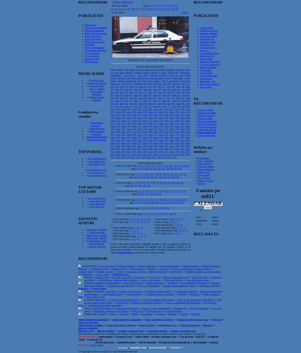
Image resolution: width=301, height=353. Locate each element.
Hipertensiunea (96, 243)
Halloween (173, 72)
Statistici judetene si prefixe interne (203, 271)
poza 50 (124, 92)
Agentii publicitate (206, 135)
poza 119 (157, 115)
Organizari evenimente (96, 28)
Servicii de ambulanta (148, 285)
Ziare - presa (102, 274)
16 (133, 9)
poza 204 (185, 146)
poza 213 (120, 151)
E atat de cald (183, 69)
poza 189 (185, 140)
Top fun (201, 183)
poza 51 (133, 92)
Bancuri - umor (92, 59)
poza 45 (156, 89)
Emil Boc (97, 134)
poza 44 (147, 89)
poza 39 (180, 86)
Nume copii (121, 302)
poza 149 (158, 126)
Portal (120, 271)
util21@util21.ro (126, 252)
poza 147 (136, 126)
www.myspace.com (97, 175)
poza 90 (180, 103)
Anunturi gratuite (208, 42)
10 (175, 5)
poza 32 (115, 86)
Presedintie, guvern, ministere (159, 294)
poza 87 (152, 103)
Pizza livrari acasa (209, 30)
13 (120, 9)
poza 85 (133, 103)
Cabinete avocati (98, 269)
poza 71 (161, 98)
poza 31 (186, 83)
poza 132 (136, 120)
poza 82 (186, 100)
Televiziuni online (173, 280)
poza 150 (168, 126)
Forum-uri (163, 269)
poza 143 (174, 123)
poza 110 (142, 112)
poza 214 (131, 151)
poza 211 (179, 148)
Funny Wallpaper (205, 169)
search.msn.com (97, 204)
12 (116, 9)
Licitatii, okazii (85, 271)
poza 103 (147, 109)
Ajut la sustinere (169, 81)
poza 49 (115, 92)
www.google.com (97, 198)
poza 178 (147, 137)
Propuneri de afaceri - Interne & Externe (146, 271)
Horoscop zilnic (205, 118)
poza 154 (131, 129)
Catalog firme (206, 28)
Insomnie (91, 229)
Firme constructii (93, 39)
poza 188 (174, 140)
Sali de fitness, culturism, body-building (117, 280)
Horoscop (140, 277)
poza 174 (185, 134)
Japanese (195, 314)
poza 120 (168, 115)
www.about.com (97, 161)
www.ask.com (97, 206)
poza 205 (115, 148)
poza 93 (128, 106)
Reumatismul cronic (97, 241)
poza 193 (147, 143)
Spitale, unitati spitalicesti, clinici (179, 285)
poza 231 (151, 157)
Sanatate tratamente (94, 30)
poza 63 (166, 95)
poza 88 (161, 103)
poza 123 (120, 117)
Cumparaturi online (209, 53)
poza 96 (157, 106)
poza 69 (143, 98)
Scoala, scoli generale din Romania (182, 302)
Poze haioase (203, 158)
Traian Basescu (96, 128)
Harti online (206, 70)
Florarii (151, 269)
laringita (101, 246)
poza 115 (115, 115)
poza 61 (147, 95)
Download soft (207, 47)
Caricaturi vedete (205, 166)
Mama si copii (158, 72)
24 (168, 9)
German (160, 314)
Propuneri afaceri (205, 115)
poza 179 (158, 137)
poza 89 (171, 103)
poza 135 (168, 120)
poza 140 (141, 123)
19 (147, 9)
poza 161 (125, 131)
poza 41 (119, 89)
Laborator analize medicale (121, 285)
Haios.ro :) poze (205, 180)
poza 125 (141, 117)
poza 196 (179, 143)
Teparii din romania (209, 84)
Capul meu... (129, 75)
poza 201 (152, 146)
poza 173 (174, 134)
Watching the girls (142, 83)
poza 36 (152, 86)
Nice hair (143, 75)
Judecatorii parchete (113, 294)
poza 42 (128, 89)
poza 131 (125, 120)
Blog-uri (82, 269)
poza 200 (141, 146)
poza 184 (131, 140)
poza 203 (174, 146)
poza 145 (115, 126)
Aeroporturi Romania (100, 308)
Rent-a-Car (137, 311)
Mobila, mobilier (105, 271)
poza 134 (158, 120)
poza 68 (133, 98)
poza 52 (143, 92)
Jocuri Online (96, 345)
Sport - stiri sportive (151, 280)
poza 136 (179, 120)
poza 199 (131, 146)
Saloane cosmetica (209, 33)
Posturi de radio (200, 277)
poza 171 (152, 134)
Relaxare (96, 94)
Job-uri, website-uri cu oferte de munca (191, 269)
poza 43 (138, 89)
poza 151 (179, 126)
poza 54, (161, 92)
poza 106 (179, 109)
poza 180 (168, 137)
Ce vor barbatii (92, 53)
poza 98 (176, 106)
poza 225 (168, 154)
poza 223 (147, 154)
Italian (135, 314)
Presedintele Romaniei (97, 124)
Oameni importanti (126, 81)
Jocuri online (206, 73)
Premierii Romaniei (96, 139)
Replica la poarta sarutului (150, 78)
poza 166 (179, 131)
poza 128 (174, 117)
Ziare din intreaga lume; (197, 280)
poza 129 (185, 117)
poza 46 (166, 89)
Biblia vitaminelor (155, 283)
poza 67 (124, 98)
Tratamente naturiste (209, 285)
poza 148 (147, 126)
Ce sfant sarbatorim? (210, 64)
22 (160, 9)
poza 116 (125, 115)
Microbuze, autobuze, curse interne (111, 311)
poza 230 (140, 157)
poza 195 (168, 143)
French (112, 314)
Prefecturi (194, 294)
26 (177, 9)
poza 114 (185, 112)
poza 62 (157, 95)
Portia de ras (203, 172)
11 (112, 9)
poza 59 (128, 95)
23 (164, 9)
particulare (116, 305)
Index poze (127, 2)
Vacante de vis (207, 56)
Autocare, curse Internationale (156, 308)
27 (182, 202)
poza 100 (115, 109)
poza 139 (131, 123)
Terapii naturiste (97, 232)
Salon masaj (91, 25)
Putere (167, 78)
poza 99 (186, 106)
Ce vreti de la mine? (149, 81)
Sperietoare (177, 78)
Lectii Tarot (154, 277)
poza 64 (176, 95)
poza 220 (115, 154)
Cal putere (129, 69)
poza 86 (143, 103)
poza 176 (125, 137)
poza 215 (141, 151)
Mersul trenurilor (208, 67)
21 (156, 9)
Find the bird (157, 69)
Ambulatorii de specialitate (106, 283)
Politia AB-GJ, (93, 297)
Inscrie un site (97, 80)
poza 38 (171, 86)
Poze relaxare (91, 61)
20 (151, 9)
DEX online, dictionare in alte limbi (195, 300)
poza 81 (176, 100)
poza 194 (158, 143)
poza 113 (174, 112)
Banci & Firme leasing (96, 33)
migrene (103, 238)
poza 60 (138, 95)
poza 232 (161, 157)
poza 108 (120, 112)
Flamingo (170, 69)
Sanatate (97, 100)
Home (116, 2)
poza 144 (185, 123)
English (102, 314)
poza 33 (124, 86)
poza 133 (147, 120)
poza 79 (156, 100)
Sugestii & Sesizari (96, 83)
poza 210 (168, 148)
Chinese (184, 314)
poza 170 (141, 134)
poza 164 (158, 131)
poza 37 (161, 86)
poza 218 (174, 151)
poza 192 (136, 143)
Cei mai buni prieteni (121, 72)
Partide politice (134, 294)
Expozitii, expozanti (121, 277)
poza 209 (158, 148)
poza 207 (136, 148)
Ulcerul (92, 246)
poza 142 (163, 123)
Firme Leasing (136, 269)
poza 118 (147, 115)
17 (137, 9)
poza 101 (125, 109)
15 (129, 9)
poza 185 (141, 140)
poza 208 (147, 148)
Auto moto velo (92, 36)
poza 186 (152, 140)
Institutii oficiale (97, 97)
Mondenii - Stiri (208, 81)
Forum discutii (207, 39)
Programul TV (207, 44)
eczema (103, 235)
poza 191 (125, 143)
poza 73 (180, 98)
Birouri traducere (210, 266)
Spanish (124, 314)
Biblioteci (101, 300)
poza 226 (179, 154)
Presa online (206, 87)
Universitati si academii (99, 305)
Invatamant (96, 91)
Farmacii (172, 283)
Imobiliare (90, 44)
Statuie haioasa (141, 72)
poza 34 (133, 86)
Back (184, 12)
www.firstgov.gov (97, 164)
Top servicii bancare (207, 127)
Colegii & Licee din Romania (124, 300)
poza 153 (120, 129)
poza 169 (131, 134)
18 (146, 168)
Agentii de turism (208, 36)
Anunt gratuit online (169, 266)
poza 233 (171, 157)
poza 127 (163, 117)
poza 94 (138, 106)
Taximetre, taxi (154, 311)
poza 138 (120, 123)
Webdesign (87, 274)
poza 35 (143, 86)
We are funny (203, 178)
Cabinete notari (118, 269)
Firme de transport (199, 308)
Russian (172, 314)
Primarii (182, 294)
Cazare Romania (173, 311)
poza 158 (174, 129)
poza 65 (186, 95)
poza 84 (124, 103)
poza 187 (163, 140)
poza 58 (119, 95)
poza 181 (179, 137)
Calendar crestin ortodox (159, 291)
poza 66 (115, 98)
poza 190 (115, 143)
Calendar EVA (101, 277)
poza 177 (136, 137)
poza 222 (136, 154)
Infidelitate (116, 75)
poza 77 (137, 100)
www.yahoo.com (96, 201)
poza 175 (115, 137)
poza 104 (158, 109)
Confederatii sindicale (185, 291)
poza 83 (115, 103)
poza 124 (131, 117)
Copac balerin (143, 69)
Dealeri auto (180, 308)
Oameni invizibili (158, 75)
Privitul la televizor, (127, 78)
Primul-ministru (97, 131)
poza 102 (136, 109)
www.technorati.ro (97, 158)
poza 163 (147, 131)
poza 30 (176, 83)
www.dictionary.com (96, 169)
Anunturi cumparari (206, 121)
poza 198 (120, 146)
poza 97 (166, 106)
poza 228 (120, 157)
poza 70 (152, 98)
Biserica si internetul (210, 61)
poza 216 (152, 151)
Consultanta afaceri (206, 129)
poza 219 (185, 151)
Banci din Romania (206, 124)
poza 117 (136, 115)
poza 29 (167, 83)
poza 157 (163, 129)
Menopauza (92, 235)
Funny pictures (204, 163)
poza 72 (171, 98)
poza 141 (152, 123)
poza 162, (137, 131)
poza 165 (168, 131)
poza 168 (120, 134)
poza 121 (179, 115)
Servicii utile (206, 59)
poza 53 (152, 92)
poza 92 (119, 106)
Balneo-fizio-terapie (133, 283)
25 (173, 9)
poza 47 (176, 89)
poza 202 (163, 146)
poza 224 (158, 154)
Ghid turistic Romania (95, 50)
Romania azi (206, 78)
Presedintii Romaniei (97, 137)
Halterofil (185, 72)
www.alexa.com (97, 172)
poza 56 (180, 92)
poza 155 (141, 129)
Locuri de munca (106, 266)
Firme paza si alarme (95, 42)
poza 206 (125, 148)
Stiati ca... (205, 50)
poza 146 (125, 126)
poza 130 (115, 120)
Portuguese (147, 314)
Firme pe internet (126, 266)
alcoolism (102, 229)
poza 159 (185, 129)
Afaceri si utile (97, 86)
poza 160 (115, 131)
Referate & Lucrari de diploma (146, 302)
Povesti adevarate (208, 75)
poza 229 (130, 157)
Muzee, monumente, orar (176, 277)
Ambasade (110, 291)
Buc (103, 297)
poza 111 (152, 112)
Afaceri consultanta (94, 47)
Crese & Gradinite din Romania (158, 300)
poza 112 (163, 112)
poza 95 (147, 106)
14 (124, 9)
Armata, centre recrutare (131, 291)
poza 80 (166, 100)
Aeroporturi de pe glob (126, 308)
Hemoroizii (92, 238)
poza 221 (125, 154)
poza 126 (152, 117)
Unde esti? (126, 83)
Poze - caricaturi (205, 161)
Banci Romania (191, 266)
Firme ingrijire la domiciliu (194, 283)
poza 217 (163, 151)
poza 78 (147, 100)
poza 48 (186, 89)
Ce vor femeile (92, 56)
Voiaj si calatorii (97, 89)
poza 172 (163, 134)
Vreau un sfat (176, 75)
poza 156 (152, 129)
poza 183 (120, 140)
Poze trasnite (203, 175)
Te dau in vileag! (205, 110)
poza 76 (128, 100)
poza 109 (131, 112)
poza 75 (118, 100)
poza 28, (157, 83)
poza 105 (168, 109)
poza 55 (171, 92)
